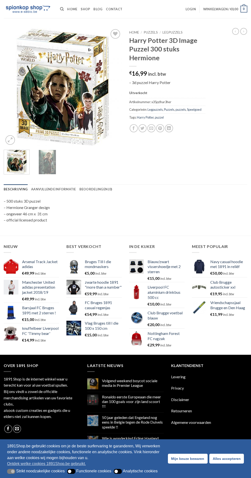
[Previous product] (243, 31)
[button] (191, 9)
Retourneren (181, 410)
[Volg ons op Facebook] (8, 429)
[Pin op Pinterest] (160, 128)
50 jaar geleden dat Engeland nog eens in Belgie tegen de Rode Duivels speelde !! (132, 422)
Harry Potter (145, 117)
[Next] (113, 87)
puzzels (181, 109)
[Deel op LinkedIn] (169, 128)
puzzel (159, 117)
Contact (114, 9)
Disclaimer (180, 399)
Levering (178, 376)
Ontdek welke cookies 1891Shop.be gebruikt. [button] (46, 464)
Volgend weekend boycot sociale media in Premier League (129, 383)
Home (72, 9)
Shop (85, 9)
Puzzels (151, 32)
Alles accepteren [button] (227, 459)
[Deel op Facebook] (134, 128)
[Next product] (235, 31)
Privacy (177, 388)
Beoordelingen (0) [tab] (95, 189)
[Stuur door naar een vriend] (151, 128)
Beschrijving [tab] (16, 189)
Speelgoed (194, 109)
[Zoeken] (62, 9)
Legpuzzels (173, 32)
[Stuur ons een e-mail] (17, 429)
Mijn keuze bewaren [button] (187, 459)
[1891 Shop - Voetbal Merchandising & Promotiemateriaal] (28, 9)
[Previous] (12, 87)
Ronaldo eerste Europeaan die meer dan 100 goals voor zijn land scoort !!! (131, 401)
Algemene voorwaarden (191, 422)
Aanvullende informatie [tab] (53, 189)
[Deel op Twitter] (142, 128)
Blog (97, 9)
